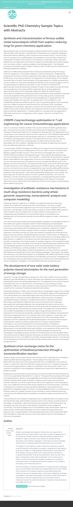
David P (19, 429)
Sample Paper (16, 496)
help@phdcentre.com (10, 7)
